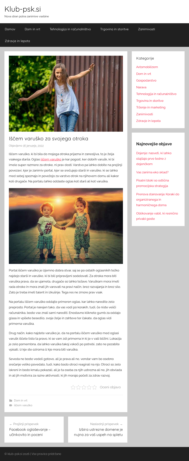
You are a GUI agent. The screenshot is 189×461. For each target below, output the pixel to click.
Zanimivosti (146, 29)
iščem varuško (51, 159)
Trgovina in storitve (114, 29)
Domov (10, 29)
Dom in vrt (32, 29)
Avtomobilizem (147, 67)
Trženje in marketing (151, 107)
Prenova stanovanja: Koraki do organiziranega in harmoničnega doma (157, 199)
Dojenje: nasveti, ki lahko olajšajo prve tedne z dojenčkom (153, 158)
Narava (141, 87)
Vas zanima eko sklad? (152, 172)
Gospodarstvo (146, 80)
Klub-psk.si (22, 8)
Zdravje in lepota (17, 41)
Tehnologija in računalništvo (70, 29)
